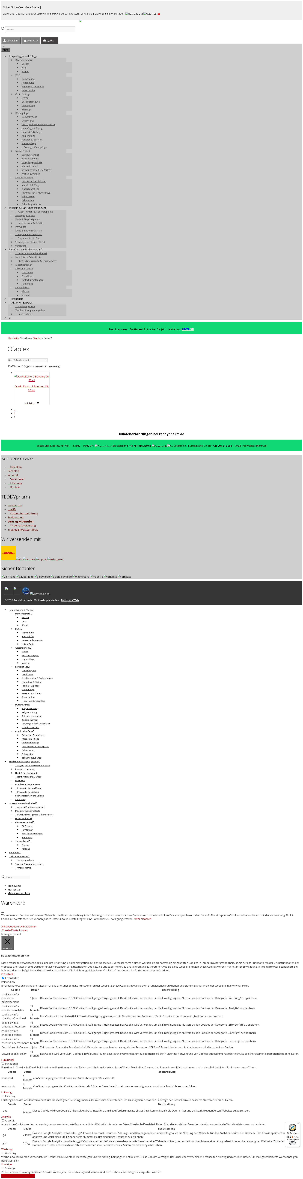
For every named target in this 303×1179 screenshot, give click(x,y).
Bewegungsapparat (25, 215)
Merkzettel (32, 40)
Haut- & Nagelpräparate (27, 219)
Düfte (18, 75)
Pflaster (26, 291)
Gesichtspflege (22, 94)
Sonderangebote (26, 306)
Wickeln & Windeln (31, 173)
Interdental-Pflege (31, 185)
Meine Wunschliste (19, 893)
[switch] (292, 1143)
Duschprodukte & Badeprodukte (38, 124)
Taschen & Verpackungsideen (30, 310)
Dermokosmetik (23, 59)
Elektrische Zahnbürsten (34, 181)
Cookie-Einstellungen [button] (14, 930)
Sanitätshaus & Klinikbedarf (25, 249)
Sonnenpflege (29, 143)
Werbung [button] (6, 1149)
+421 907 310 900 (221, 445)
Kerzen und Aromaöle (33, 86)
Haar (24, 67)
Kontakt (15, 487)
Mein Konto (12, 40)
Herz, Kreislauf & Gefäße (30, 223)
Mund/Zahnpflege (24, 177)
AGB (13, 509)
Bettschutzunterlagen (33, 279)
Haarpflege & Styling (32, 128)
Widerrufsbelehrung (23, 525)
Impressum (15, 505)
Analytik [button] (6, 1116)
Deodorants (28, 120)
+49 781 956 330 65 (139, 445)
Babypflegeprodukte (32, 162)
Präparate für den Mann (29, 234)
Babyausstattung (30, 154)
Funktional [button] (7, 1060)
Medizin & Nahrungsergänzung (28, 208)
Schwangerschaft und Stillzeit (36, 169)
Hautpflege (27, 283)
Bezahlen (13, 471)
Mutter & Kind (22, 150)
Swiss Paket (17, 479)
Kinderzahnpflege (30, 188)
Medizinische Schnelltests (28, 257)
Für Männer (27, 276)
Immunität (20, 226)
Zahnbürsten (28, 196)
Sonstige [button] (6, 1164)
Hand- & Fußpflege (31, 132)
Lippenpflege (28, 105)
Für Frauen (27, 272)
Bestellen (16, 467)
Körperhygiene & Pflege (23, 56)
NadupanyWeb (70, 600)
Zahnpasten (28, 200)
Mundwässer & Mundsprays (36, 192)
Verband (26, 295)
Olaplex (37, 338)
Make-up (26, 109)
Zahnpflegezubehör (32, 204)
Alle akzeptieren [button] (10, 926)
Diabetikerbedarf (23, 264)
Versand (13, 475)
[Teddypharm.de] (88, 21)
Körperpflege (22, 113)
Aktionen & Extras (22, 302)
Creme (25, 97)
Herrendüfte (28, 82)
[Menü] (298, 1124)
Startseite (13, 338)
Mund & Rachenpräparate (28, 230)
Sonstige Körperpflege (35, 147)
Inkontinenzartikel (24, 268)
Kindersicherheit (30, 166)
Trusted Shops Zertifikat (23, 529)
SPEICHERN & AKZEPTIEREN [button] (18, 1176)
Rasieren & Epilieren (32, 139)
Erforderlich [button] (8, 974)
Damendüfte (28, 78)
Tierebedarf (16, 299)
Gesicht (25, 63)
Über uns (16, 483)
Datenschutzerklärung (24, 513)
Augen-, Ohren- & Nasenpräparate (35, 211)
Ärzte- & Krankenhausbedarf (32, 253)
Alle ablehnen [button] (28, 926)
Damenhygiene (29, 116)
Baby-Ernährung (30, 158)
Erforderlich (12, 978)
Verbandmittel (22, 287)
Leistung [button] (6, 1092)
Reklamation (15, 517)
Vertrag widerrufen (20, 521)
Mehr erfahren (142, 919)
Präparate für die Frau (28, 238)
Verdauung (20, 245)
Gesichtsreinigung (31, 101)
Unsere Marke (24, 314)
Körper (25, 71)
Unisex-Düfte (28, 90)
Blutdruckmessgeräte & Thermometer (37, 260)
